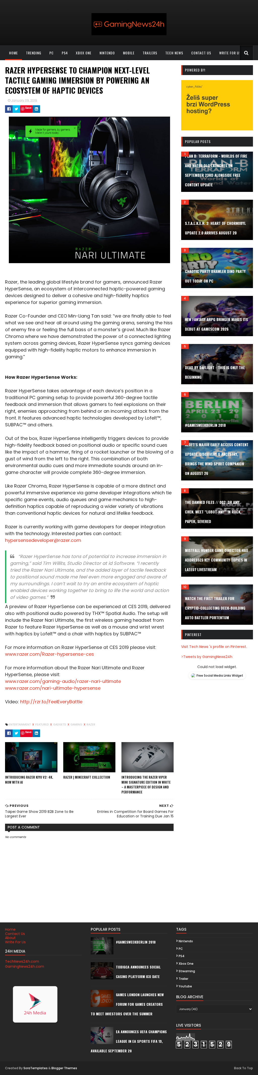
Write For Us (15, 942)
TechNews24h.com (22, 961)
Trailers (150, 52)
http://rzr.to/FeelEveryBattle (51, 702)
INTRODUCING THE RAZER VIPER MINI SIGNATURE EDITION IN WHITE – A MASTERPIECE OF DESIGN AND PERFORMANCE (146, 784)
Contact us (201, 52)
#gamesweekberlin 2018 (205, 425)
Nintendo (107, 52)
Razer (91, 724)
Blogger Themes (64, 1068)
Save (28, 108)
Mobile (129, 52)
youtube (185, 986)
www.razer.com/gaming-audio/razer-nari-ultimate (63, 681)
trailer (183, 979)
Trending (33, 52)
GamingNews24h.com (24, 966)
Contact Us (15, 933)
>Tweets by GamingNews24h (206, 656)
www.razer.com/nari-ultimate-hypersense (53, 688)
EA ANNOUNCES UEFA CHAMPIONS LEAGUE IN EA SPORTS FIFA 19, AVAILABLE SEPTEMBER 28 (129, 1041)
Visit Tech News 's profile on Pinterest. (214, 646)
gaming (77, 724)
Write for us (230, 52)
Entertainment (20, 724)
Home (13, 52)
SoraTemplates (35, 1068)
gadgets (60, 724)
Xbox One (83, 52)
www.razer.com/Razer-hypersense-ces (49, 654)
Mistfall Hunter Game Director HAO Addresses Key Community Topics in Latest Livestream (216, 559)
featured (42, 724)
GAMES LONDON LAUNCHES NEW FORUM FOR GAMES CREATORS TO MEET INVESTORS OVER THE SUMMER (127, 1004)
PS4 (65, 52)
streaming (187, 971)
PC (51, 52)
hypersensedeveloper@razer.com (43, 540)
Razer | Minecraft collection (86, 777)
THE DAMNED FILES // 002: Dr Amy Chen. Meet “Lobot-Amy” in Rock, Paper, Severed (213, 511)
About (10, 937)
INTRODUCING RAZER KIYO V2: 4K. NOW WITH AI (29, 780)
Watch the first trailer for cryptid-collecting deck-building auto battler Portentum (215, 608)
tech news (174, 52)
